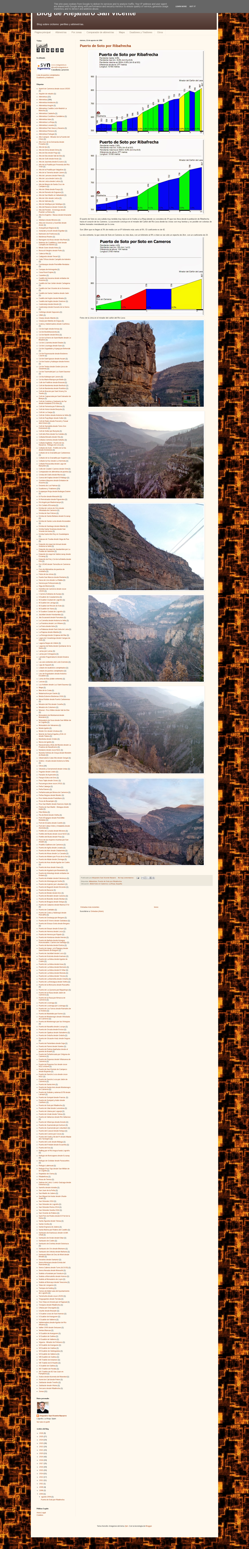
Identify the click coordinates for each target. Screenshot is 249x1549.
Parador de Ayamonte (47, 775)
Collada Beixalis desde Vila (49, 437)
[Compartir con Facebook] (150, 877)
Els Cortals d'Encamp (47, 505)
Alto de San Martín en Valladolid (51, 195)
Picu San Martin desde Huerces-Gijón (53, 804)
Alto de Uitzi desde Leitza (49, 198)
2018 (41, 1460)
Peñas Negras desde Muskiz (50, 795)
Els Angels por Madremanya (50, 502)
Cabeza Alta (43, 254)
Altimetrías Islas (45, 119)
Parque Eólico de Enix (47, 778)
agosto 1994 (46, 1497)
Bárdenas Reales (45, 237)
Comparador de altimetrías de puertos (53, 472)
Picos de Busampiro (46, 801)
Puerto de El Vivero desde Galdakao (53, 921)
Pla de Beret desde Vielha (49, 815)
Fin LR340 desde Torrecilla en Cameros (54, 564)
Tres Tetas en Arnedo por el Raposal (53, 1302)
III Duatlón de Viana (46, 609)
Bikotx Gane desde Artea (48, 248)
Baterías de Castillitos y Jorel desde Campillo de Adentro (53, 244)
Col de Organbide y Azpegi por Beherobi (54, 349)
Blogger (149, 1526)
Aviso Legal (41, 1513)
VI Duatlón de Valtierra (47, 1339)
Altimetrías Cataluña (47, 113)
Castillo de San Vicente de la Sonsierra (54, 288)
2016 (41, 1467)
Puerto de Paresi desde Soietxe (51, 1046)
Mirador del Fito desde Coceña (51, 704)
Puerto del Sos (44, 1148)
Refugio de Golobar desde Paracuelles (54, 1161)
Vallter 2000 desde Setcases (50, 1328)
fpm (126, 1526)
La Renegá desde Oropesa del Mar (52, 635)
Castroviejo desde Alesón (49, 304)
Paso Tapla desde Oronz (48, 781)
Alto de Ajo (43, 147)
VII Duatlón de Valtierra (48, 1354)
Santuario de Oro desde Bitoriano (52, 1249)
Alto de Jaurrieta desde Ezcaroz (51, 162)
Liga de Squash (45, 665)
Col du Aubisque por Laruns (49, 377)
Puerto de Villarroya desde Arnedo (52, 1122)
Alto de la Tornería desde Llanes (51, 173)
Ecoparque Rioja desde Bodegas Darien (54, 491)
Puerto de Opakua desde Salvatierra (53, 1033)
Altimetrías (61, 32)
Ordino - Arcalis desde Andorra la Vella (54, 761)
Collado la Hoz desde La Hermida (52, 461)
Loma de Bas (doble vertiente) (50, 679)
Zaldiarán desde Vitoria (48, 1385)
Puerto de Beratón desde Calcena (52, 896)
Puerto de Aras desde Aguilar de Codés (54, 862)
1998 (41, 1490)
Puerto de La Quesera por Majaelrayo (53, 990)
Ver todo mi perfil (43, 1422)
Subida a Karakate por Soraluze (51, 1273)
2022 (41, 1447)
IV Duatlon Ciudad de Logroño (51, 612)
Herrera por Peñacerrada (48, 583)
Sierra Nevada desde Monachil (51, 1270)
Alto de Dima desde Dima (49, 150)
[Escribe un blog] (145, 877)
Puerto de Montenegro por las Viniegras (54, 1022)
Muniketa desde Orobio (48, 739)
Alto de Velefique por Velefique (51, 204)
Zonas (41, 1391)
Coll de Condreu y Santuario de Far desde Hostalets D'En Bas (53, 402)
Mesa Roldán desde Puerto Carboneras (54, 699)
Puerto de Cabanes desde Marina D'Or (54, 905)
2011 (41, 1484)
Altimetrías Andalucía (47, 102)
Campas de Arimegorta (48, 269)
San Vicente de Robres (48, 1213)
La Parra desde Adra (47, 626)
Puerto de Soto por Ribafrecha (105, 46)
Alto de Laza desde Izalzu (49, 178)
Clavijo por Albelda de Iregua (50, 321)
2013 (41, 1477)
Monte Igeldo (44, 728)
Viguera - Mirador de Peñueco (50, 1342)
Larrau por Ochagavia (47, 654)
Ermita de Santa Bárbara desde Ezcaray (54, 516)
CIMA (41, 315)
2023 (41, 1443)
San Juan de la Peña (47, 1190)
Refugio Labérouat (46, 1166)
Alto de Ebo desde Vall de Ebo (50, 156)
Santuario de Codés (46, 1241)
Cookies (40, 1515)
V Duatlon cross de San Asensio (51, 1314)
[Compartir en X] (148, 877)
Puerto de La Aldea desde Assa (51, 964)
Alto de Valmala (45, 201)
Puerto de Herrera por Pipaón (50, 935)
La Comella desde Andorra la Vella (52, 621)
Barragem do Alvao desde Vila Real (53, 240)
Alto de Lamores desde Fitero (50, 176)
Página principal (42, 32)
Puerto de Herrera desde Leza (51, 931)
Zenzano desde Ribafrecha (49, 1388)
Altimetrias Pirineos (46, 131)
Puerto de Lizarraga (46, 1003)
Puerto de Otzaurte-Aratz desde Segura (54, 1038)
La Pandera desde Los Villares (51, 623)
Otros (160, 32)
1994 (41, 1494)
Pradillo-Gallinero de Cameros (51, 845)
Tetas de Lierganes (46, 1285)
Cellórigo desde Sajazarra (49, 312)
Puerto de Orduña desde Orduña (52, 1035)
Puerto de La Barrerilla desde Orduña (53, 979)
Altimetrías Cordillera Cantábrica (51, 116)
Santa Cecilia (44, 1224)
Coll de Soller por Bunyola (49, 431)
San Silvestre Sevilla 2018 (49, 1210)
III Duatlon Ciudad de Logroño (50, 600)
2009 (41, 1487)
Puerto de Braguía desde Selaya (51, 902)
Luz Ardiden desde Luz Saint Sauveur (54, 685)
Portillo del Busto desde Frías (50, 837)
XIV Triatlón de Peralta (47, 1369)
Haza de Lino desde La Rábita (51, 580)
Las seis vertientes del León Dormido (53, 662)
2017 (41, 1463)
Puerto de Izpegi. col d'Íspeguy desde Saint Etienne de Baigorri (53, 949)
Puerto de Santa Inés (47, 1084)
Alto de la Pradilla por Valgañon (51, 170)
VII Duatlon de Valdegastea (49, 1351)
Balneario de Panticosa (48, 234)
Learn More (181, 6)
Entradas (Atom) (97, 911)
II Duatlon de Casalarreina (49, 597)
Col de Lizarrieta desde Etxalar (51, 343)
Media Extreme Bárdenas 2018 (51, 696)
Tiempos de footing (46, 1288)
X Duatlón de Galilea (47, 1366)
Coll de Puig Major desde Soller (51, 418)
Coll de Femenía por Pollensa (50, 406)
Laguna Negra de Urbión (48, 643)
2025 (41, 1437)
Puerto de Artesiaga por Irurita (50, 881)
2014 (41, 1474)
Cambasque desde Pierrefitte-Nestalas (54, 264)
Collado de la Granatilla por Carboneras (54, 453)
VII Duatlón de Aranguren (49, 1345)
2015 (41, 1470)
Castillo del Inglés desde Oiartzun (52, 301)
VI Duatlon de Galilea (47, 1336)
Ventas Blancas (45, 1330)
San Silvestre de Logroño (49, 1204)
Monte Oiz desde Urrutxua (49, 731)
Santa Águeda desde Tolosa (50, 1221)
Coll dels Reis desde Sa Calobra (51, 434)
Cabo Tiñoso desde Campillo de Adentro (54, 259)
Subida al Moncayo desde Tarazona (53, 1282)
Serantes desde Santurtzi (49, 1260)
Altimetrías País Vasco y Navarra (51, 128)
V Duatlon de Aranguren (48, 1317)
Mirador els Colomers (47, 707)
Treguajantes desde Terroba (50, 1299)
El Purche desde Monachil (49, 497)
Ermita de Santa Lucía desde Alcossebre (54, 521)
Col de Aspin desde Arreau (49, 329)
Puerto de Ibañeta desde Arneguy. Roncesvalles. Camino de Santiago (53, 941)
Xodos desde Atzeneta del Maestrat (53, 1377)
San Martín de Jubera (47, 1193)
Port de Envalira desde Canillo (51, 823)
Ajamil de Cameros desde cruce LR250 (54, 89)
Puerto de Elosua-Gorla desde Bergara (54, 924)
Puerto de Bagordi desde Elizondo (52, 887)
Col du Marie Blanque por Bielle (51, 380)
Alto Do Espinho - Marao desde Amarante (55, 215)
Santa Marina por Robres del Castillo (53, 1230)
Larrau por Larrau (45, 651)
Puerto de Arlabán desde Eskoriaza (52, 878)
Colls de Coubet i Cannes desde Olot (53, 469)
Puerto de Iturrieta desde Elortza (51, 945)
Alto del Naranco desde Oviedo (51, 207)
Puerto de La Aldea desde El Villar (52, 970)
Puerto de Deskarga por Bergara (51, 918)
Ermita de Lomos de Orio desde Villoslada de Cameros (51, 509)
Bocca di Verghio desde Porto (50, 251)
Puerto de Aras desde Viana (50, 867)
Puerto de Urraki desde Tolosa (51, 1114)
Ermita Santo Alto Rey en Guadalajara (54, 534)
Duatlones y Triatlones (141, 32)
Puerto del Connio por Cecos (50, 1134)
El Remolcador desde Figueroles (52, 499)
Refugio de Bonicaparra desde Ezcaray (54, 1156)
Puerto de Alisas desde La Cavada (52, 853)
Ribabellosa (43, 1177)
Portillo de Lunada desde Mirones (52, 831)
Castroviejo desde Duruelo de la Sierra (54, 307)
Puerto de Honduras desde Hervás (52, 937)
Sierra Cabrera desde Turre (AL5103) (53, 1268)
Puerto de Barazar (46, 890)
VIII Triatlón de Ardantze (48, 1360)
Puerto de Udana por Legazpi (50, 1111)
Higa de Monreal (45, 586)
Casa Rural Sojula (46, 272)
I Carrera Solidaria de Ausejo (50, 594)
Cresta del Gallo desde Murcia (51, 475)
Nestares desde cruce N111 (49, 750)
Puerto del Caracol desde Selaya (52, 1131)
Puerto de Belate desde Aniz (50, 893)
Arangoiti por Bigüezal (47, 228)
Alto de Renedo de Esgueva (50, 192)
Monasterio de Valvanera (48, 725)
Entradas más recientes (90, 907)
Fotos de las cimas (46, 574)
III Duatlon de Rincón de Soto (50, 606)
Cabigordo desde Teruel (48, 256)
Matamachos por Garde (48, 693)
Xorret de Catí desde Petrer (49, 1380)
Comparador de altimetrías (100, 32)
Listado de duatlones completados (52, 668)
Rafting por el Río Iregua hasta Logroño (54, 1151)
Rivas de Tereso (45, 1179)
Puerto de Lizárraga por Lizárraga (52, 1006)
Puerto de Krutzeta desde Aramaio (52, 956)
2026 (41, 1433)
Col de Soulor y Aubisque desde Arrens (54, 362)
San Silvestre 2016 (46, 1201)
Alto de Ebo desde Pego (48, 153)
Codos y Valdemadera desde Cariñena (54, 324)
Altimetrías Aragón (46, 106)
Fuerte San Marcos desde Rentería (52, 577)
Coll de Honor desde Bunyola (50, 409)
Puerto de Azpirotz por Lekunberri (52, 884)
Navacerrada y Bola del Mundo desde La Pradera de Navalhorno (55, 746)
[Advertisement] (146, 896)
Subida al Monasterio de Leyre (51, 1279)
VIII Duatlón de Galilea (47, 1357)
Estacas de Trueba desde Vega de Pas (54, 539)
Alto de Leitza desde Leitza (49, 181)
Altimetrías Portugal (46, 134)
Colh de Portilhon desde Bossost (51, 382)
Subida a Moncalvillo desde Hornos (53, 1276)
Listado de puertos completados (51, 671)
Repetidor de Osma (46, 1174)
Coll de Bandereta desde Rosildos (52, 388)
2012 (41, 1480)
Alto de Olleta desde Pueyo (49, 189)
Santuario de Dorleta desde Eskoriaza (54, 1244)
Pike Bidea (43, 812)
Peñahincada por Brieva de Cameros (53, 792)
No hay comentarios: (126, 878)
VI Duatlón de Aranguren (48, 1333)
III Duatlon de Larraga (47, 603)
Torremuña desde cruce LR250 (51, 1296)
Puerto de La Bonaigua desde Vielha (53, 982)
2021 (41, 1450)
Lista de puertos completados (48, 75)
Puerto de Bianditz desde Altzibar (52, 899)
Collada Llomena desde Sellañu (51, 440)
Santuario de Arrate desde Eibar (51, 1238)
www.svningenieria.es (58, 65)
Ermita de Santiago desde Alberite (52, 526)
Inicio (156, 907)
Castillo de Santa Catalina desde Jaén (54, 293)
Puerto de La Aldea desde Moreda (52, 973)
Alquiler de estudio (46, 94)
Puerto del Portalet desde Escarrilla (52, 1145)
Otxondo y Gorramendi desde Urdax (53, 769)
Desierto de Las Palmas (48, 486)
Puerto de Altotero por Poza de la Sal (53, 857)
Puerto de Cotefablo (46, 910)
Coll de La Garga (45, 412)
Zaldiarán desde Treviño (48, 1382)
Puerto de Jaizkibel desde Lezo (51, 953)
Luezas (42, 682)
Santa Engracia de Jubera (49, 1227)
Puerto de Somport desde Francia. (52, 1097)
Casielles (42, 275)
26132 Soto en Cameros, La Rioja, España (106, 884)
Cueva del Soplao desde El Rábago (53, 478)
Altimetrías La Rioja (46, 122)
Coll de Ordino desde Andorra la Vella (53, 415)
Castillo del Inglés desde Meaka (51, 298)
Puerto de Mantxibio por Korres (51, 1014)
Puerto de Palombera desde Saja (52, 1043)
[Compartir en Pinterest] (153, 877)
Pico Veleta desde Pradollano (50, 798)
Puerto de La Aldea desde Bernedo (52, 967)
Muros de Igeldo (45, 742)
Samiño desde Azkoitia (48, 1188)
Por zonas (76, 32)
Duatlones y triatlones (45, 78)
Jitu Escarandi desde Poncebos (51, 617)
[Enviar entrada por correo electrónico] (138, 878)
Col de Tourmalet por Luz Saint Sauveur (54, 372)
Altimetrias (43, 97)
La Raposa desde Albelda (49, 632)
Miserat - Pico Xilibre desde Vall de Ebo (54, 710)
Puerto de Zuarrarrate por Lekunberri (53, 1128)
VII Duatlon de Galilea (47, 1348)
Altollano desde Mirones (48, 220)
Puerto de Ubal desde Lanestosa (51, 1108)
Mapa (122, 32)
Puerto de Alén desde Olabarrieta (52, 851)
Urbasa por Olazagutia (47, 1308)
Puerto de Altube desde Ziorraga (51, 859)
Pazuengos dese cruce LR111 (50, 784)
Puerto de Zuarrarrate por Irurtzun (52, 1125)
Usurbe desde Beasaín (48, 1311)
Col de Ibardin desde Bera (49, 335)
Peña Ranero (44, 789)
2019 (41, 1457)
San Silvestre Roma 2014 (49, 1207)
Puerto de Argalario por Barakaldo (52, 870)
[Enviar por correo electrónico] (142, 877)
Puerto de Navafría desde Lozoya (52, 1027)
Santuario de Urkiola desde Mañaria (53, 1252)
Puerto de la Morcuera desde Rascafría (54, 985)
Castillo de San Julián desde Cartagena (54, 283)
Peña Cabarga (44, 786)
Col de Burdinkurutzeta (48, 332)
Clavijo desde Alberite (47, 318)
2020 (41, 1453)
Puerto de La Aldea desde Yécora (52, 976)
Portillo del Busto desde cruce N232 (53, 834)
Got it (192, 6)
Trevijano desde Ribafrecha (49, 1305)
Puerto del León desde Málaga (51, 1142)
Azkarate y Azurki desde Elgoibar (52, 231)
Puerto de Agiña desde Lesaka (51, 848)
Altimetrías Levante (46, 125)
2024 (41, 1440)
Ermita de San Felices (47, 513)
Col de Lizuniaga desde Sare (50, 346)
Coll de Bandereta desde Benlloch (52, 386)
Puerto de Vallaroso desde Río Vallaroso (54, 1117)
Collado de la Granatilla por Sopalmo (53, 458)
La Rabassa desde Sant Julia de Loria (54, 629)
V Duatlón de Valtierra (47, 1320)
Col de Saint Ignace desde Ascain (52, 359)
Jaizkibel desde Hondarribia (50, 615)
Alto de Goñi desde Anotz (49, 159)
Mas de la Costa (45, 690)
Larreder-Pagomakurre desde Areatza (54, 657)
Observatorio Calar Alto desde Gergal (53, 758)
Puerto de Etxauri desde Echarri (51, 929)
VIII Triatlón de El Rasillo (48, 1363)
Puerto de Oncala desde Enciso (51, 1030)
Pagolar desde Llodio (47, 772)
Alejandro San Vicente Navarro (53, 1416)
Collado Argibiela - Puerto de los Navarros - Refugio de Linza (51, 444)
